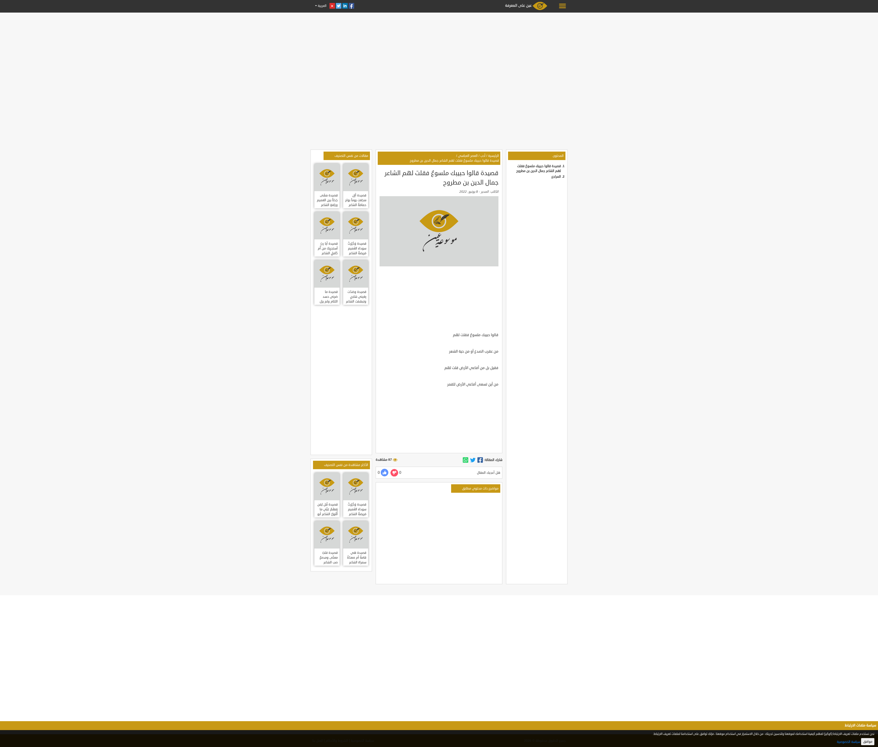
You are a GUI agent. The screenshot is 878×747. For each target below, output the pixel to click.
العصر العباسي (468, 156)
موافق (867, 741)
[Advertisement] (439, 46)
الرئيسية (493, 156)
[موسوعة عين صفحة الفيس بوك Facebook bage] (351, 6)
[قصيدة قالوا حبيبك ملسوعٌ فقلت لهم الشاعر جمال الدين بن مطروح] (480, 460)
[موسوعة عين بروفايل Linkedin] (345, 6)
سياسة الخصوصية (848, 742)
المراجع (556, 176)
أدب (482, 156)
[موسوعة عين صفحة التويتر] (338, 6)
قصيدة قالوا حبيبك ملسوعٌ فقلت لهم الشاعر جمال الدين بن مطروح (454, 160)
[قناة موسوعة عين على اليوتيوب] (332, 6)
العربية (322, 6)
